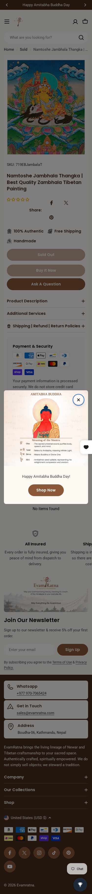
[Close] (78, 399)
